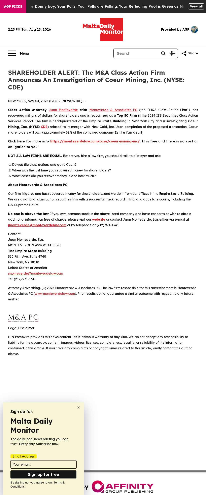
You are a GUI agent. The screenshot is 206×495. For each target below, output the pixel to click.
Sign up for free (43, 474)
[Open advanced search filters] (173, 53)
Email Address (23, 456)
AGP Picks (13, 6)
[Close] (78, 407)
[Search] (163, 53)
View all (196, 6)
